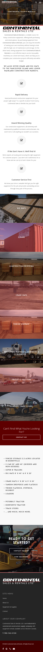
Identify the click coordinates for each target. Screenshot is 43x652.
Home (5, 598)
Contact (5, 611)
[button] (40, 2)
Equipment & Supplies (10, 607)
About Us (6, 603)
